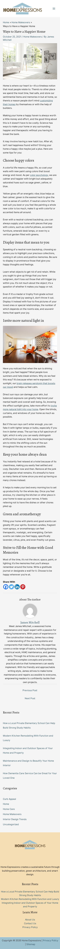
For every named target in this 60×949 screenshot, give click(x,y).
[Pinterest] (22, 586)
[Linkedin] (17, 586)
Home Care (9, 809)
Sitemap (30, 944)
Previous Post (30, 690)
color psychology (39, 175)
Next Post (30, 698)
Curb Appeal (9, 799)
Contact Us (30, 923)
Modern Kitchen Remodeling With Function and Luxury (30, 899)
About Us (30, 919)
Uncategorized (11, 824)
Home (6, 804)
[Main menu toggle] (54, 8)
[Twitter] (11, 586)
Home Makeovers (32, 36)
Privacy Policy (30, 927)
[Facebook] (5, 586)
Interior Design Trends (15, 819)
